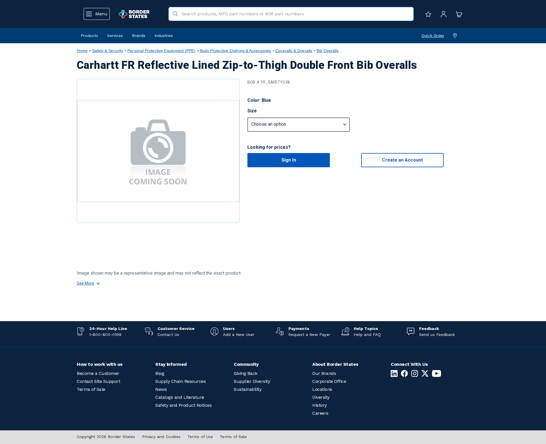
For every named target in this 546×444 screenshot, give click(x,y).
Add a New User (238, 334)
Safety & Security (107, 50)
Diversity (321, 397)
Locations (322, 389)
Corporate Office (329, 381)
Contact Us (168, 334)
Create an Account (402, 160)
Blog (159, 373)
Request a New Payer (309, 334)
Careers (320, 413)
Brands (138, 35)
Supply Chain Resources (180, 381)
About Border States (335, 364)
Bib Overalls (327, 50)
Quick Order (432, 35)
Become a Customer (98, 373)
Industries (163, 35)
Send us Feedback (437, 334)
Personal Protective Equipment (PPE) (161, 50)
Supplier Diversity (252, 381)
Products (89, 35)
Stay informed (171, 364)
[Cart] (457, 14)
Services (115, 35)
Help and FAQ (367, 334)
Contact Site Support (98, 381)
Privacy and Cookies (161, 436)
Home (82, 50)
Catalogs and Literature (179, 397)
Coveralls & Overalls (293, 50)
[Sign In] (442, 14)
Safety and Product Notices (183, 405)
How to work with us (100, 364)
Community (246, 364)
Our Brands (324, 373)
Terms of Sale (91, 389)
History (319, 405)
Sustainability (247, 389)
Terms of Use (200, 436)
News (161, 389)
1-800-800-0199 (105, 334)
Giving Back (245, 373)
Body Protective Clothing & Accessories (235, 50)
